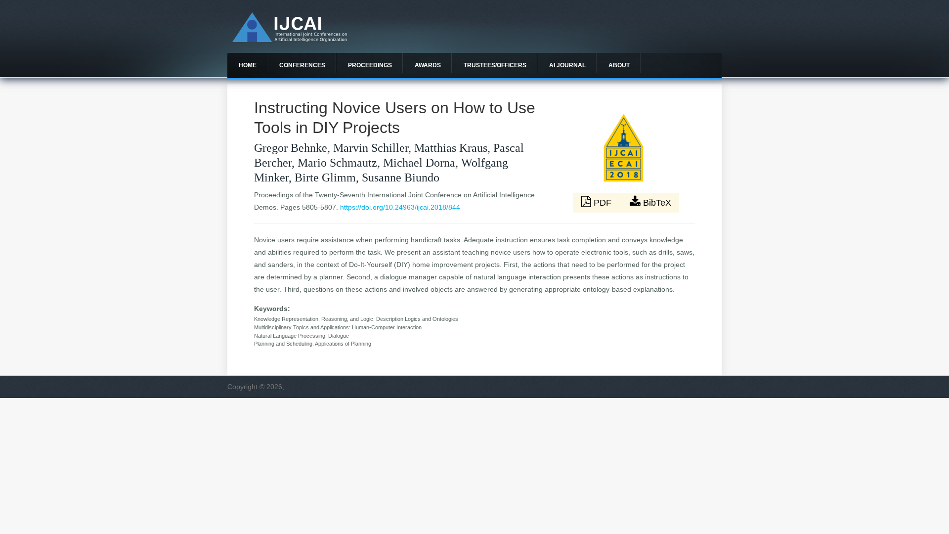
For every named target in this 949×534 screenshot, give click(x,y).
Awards (428, 65)
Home (248, 65)
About (619, 65)
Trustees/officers (495, 65)
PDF (602, 203)
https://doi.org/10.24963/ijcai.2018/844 (400, 207)
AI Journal (567, 65)
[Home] (289, 40)
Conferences (302, 65)
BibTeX (656, 203)
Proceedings (370, 65)
